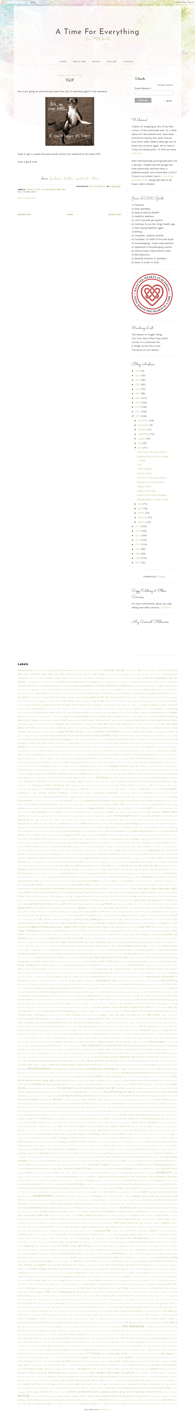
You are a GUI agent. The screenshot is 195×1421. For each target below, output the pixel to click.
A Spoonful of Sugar (132, 678)
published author (152, 1184)
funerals (103, 892)
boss (41, 747)
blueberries (93, 739)
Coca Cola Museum (118, 789)
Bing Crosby (38, 735)
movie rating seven (132, 1080)
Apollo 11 (99, 705)
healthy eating (70, 938)
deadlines (63, 823)
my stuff (154, 1092)
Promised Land (51, 1184)
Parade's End (84, 1153)
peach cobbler (77, 1157)
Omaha (72, 1141)
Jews (84, 996)
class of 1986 (147, 785)
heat (81, 938)
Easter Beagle (84, 850)
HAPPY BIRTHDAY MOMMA (152, 495)
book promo (86, 743)
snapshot (167, 1250)
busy (142, 754)
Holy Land (70, 957)
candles (65, 762)
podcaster (156, 1168)
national (125, 1099)
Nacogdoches (155, 1096)
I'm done (123, 973)
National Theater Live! (167, 1115)
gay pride (81, 896)
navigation (22, 1119)
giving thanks (25, 907)
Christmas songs (168, 781)
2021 (138, 393)
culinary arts (100, 812)
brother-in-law (97, 751)
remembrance (170, 1204)
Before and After (99, 728)
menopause (33, 1060)
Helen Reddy (100, 938)
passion (122, 1153)
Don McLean (155, 839)
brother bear (84, 751)
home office (122, 957)
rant (56, 1196)
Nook (149, 1130)
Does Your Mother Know (102, 839)
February (143, 517)
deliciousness (57, 827)
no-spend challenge (96, 1130)
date (148, 816)
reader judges (124, 1196)
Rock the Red (109, 1215)
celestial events (25, 770)
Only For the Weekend (69, 1145)
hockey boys (140, 945)
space (126, 1253)
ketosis (141, 1007)
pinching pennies (43, 1165)
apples (146, 705)
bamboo (49, 720)
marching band (91, 1045)
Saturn (53, 1230)
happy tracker (46, 931)
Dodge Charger (84, 839)
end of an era (57, 858)
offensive (114, 1138)
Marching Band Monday (134, 1045)
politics (56, 1172)
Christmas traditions (42, 785)
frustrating (68, 892)
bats (86, 724)
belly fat (78, 731)
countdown (78, 800)
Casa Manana (44, 766)
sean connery (106, 1234)
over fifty (160, 1149)
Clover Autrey (102, 789)
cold (160, 789)
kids (170, 1007)
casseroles (57, 766)
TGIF (37, 189)
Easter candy (96, 850)
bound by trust (60, 747)
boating (111, 739)
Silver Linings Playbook (101, 1246)
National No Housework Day (40, 1111)
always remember (148, 693)
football (137, 881)
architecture (38, 708)
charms (144, 770)
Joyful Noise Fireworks (146, 999)
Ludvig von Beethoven (112, 1038)
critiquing (110, 808)
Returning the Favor (59, 1211)
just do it (76, 1003)
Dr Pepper (104, 843)
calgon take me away (64, 758)
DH (106, 831)
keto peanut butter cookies (83, 1007)
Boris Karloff (32, 747)
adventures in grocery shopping (66, 685)
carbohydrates (156, 762)
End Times (71, 858)
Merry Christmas (96, 1060)
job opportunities (110, 996)
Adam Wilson (153, 682)
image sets (67, 976)
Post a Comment (27, 197)
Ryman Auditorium (129, 1223)
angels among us (83, 701)
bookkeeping (171, 743)
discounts (112, 835)
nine (141, 1126)
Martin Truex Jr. (170, 1049)
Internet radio (137, 984)
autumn (115, 712)
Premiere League (95, 1176)
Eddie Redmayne (44, 854)
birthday (97, 735)
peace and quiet (46, 1157)
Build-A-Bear (54, 754)
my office (98, 1092)
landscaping (23, 1019)
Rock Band (97, 1215)
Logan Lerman (37, 1034)
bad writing (171, 716)
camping (29, 762)
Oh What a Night (166, 1138)
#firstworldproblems (63, 670)
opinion (121, 1145)
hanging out (154, 923)
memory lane (153, 1057)
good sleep (58, 911)
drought (68, 846)
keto (52, 1007)
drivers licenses (33, 846)
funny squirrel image (134, 892)
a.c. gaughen (31, 682)
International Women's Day (108, 984)
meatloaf (41, 1057)
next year (49, 1126)
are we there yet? (53, 709)
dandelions (67, 816)
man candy (172, 1042)
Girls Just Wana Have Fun (130, 904)
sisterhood (23, 1250)
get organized (37, 900)
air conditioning (89, 689)
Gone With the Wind (138, 908)
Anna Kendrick (140, 701)
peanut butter (104, 1157)
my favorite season (165, 1088)
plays (102, 1168)
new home (80, 1122)
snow (34, 1253)
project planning (26, 1184)
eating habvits (127, 850)
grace (147, 911)
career (167, 762)
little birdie (112, 1030)
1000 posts (131, 670)
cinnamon (109, 785)
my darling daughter (135, 1088)
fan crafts (133, 865)
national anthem (160, 1099)
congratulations (75, 797)
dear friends (74, 823)
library (122, 1026)
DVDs (139, 846)
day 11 (45, 820)
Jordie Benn (118, 999)
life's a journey (33, 1030)
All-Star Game (102, 693)
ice (139, 973)
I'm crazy (114, 972)
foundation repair (155, 885)
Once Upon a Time (85, 1141)
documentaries (53, 839)
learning (55, 1022)
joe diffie (123, 996)
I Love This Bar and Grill (66, 973)
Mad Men (49, 1042)
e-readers (155, 846)
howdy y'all (165, 965)
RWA (116, 1222)
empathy (22, 858)
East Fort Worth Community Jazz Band (59, 850)
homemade (23, 961)
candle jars (55, 762)
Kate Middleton (149, 1003)
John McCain (48, 999)
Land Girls (172, 1015)
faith (72, 866)
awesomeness (158, 712)
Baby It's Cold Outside (35, 716)
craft (101, 804)
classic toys (172, 785)
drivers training (49, 846)
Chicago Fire (40, 773)
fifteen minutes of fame (29, 877)
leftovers (117, 1022)
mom (94, 1073)
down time (66, 842)
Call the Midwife (105, 758)
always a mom (131, 693)
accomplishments (77, 682)
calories (150, 758)
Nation (118, 1099)
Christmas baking (143, 778)
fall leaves (116, 866)
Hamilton (111, 923)
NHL (60, 1126)
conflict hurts (60, 797)
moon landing (73, 1076)
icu (19, 976)
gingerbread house (93, 904)
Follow (112, 62)
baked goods (24, 720)
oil (176, 1138)
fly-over (107, 881)
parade (74, 1153)
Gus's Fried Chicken (163, 919)
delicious (45, 827)
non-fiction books (137, 1130)
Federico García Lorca (51, 873)
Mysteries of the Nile (112, 1096)
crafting (107, 804)
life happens (150, 1026)
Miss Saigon (121, 1069)
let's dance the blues (54, 1026)
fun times (94, 892)
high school (55, 942)
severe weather (101, 1242)
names (165, 1096)
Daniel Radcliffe (106, 816)
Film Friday (46, 877)
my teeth (163, 1092)
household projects (76, 965)
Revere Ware (75, 1211)
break (142, 747)
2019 (138, 402)
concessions (23, 797)
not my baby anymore (76, 1134)
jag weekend (60, 992)
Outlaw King (149, 1149)
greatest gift (158, 915)
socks (79, 1253)
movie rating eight (44, 1080)
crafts (115, 804)
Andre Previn (24, 701)
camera (21, 762)
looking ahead (99, 1034)
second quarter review (44, 1238)
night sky (135, 1126)
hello (141, 938)
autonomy (95, 712)
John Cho (38, 999)
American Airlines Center (62, 697)
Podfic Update (144, 468)
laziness (146, 1018)
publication (138, 1184)
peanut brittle (90, 1157)
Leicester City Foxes (158, 1022)
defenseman (34, 827)
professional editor (145, 1180)
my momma (80, 1091)
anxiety (90, 705)
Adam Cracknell (140, 682)
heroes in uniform (26, 942)
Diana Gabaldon (116, 831)
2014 (138, 530)
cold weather (170, 788)
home (79, 957)
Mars (136, 1049)
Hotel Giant (154, 961)
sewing (113, 1242)
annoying (22, 705)
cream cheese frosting (37, 808)
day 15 (71, 820)
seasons (165, 1234)
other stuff (95, 1149)
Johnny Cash (72, 999)
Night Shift (124, 1126)
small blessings (109, 1250)
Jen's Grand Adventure (38, 995)
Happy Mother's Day (128, 927)
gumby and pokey (144, 919)
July (140, 443)
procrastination (116, 1180)
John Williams (60, 999)
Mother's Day (102, 1076)
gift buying (56, 904)
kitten (166, 1011)
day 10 (39, 820)
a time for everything (153, 678)
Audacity (31, 712)
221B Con (87, 674)
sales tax (59, 1227)
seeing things (83, 1238)
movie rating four (80, 1080)
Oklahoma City (25, 1141)
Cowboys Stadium (49, 804)
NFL (56, 1126)
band (64, 720)
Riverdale (173, 1211)
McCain (145, 1053)
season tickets (136, 1234)
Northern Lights (33, 1134)
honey (45, 961)
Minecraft (119, 1065)
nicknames (92, 1126)
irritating (26, 988)
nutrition (158, 1134)
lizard (20, 1034)
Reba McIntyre (28, 1200)
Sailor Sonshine (47, 1227)
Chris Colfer (36, 778)
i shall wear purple (99, 972)
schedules (131, 1230)
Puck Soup (88, 1188)
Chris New (47, 778)
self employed (98, 1238)
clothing (84, 789)
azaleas (173, 712)
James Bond (82, 992)
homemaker (35, 961)
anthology (49, 705)
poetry (21, 1173)
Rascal (62, 1196)
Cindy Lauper (98, 785)
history (99, 946)
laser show (67, 1019)
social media (68, 1253)
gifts (64, 904)
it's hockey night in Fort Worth (97, 988)
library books (132, 1026)
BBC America (110, 724)
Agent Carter (164, 685)
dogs (135, 838)
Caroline (33, 766)
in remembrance (43, 980)
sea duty (40, 1234)
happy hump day (110, 927)
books (21, 746)
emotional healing (169, 854)
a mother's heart (52, 678)
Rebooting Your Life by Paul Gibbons (74, 1200)
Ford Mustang (24, 885)
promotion (63, 1184)
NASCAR (34, 1099)
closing (65, 789)
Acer (103, 682)
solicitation (100, 1253)
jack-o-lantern (42, 992)
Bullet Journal (66, 754)
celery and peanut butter (165, 766)
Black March (135, 735)
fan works (172, 866)
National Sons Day (36, 1115)
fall (76, 865)
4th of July (99, 674)
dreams (166, 842)
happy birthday (39, 926)
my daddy (120, 1088)
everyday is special (140, 858)
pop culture (65, 1173)
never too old (162, 1118)
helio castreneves (115, 938)
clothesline (74, 789)
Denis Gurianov (71, 827)
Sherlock (133, 1241)
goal (69, 908)
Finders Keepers (101, 877)
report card (55, 1207)
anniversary (171, 701)
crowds (51, 812)
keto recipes (130, 1007)
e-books (147, 846)
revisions (111, 1211)
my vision (39, 1096)
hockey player (170, 950)
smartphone (141, 1250)
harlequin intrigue (132, 931)
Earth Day (36, 850)
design (146, 827)
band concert (103, 720)
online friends (25, 1145)
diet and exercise (143, 831)
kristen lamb (60, 1015)
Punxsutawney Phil (149, 1188)
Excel (166, 858)
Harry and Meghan (162, 931)
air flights (101, 689)
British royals (46, 750)
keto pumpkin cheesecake (110, 1007)
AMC (20, 697)
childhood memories (67, 773)
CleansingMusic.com (35, 789)
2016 (138, 416)
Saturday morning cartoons (36, 1231)
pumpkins (135, 1188)
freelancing (80, 888)
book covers (35, 743)
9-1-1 (135, 674)
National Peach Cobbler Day (94, 1111)
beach (39, 728)
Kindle (45, 1011)
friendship (52, 892)
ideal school (26, 976)
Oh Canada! (146, 1138)
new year (152, 1122)
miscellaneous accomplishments (68, 1069)
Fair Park (39, 866)
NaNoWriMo (23, 1099)
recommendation (115, 1200)
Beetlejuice (85, 728)
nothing (104, 1134)
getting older (127, 900)
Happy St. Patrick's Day (167, 927)
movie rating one (115, 1080)
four (166, 885)
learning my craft (68, 1022)
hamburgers (100, 923)
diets (166, 831)
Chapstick (97, 770)
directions (45, 835)
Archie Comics (24, 709)
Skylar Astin (44, 1250)
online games (39, 1145)
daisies (129, 812)
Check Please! (162, 770)
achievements (112, 682)
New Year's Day (165, 1122)
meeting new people (84, 1057)
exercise (22, 861)
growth (106, 919)
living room (157, 1030)
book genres (61, 743)
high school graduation (95, 942)
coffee (154, 789)
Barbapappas (23, 724)
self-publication (141, 1238)
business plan (95, 754)
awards (136, 712)
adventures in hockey (93, 685)
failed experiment (26, 866)
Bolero (132, 739)
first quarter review (163, 877)
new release (102, 1122)
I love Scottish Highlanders (42, 973)
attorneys (22, 712)
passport (130, 1153)
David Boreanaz (170, 816)
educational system (84, 854)
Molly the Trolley (83, 1073)
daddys (110, 812)
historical (54, 946)
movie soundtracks (168, 1080)
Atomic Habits (148, 709)
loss (143, 1034)
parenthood (96, 1153)
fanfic (82, 869)
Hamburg (89, 923)
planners (149, 1164)
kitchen (127, 1011)
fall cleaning (85, 865)
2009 (138, 553)
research (78, 1207)
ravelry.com (88, 1196)
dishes (135, 835)
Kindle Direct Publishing (61, 1011)
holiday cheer (49, 957)
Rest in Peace (144, 473)
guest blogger (116, 919)
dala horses (138, 812)
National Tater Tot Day (107, 1115)
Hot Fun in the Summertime (152, 477)
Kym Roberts (88, 1015)
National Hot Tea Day (53, 1107)
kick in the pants (160, 1007)
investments (159, 984)
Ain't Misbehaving (50, 689)
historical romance (85, 946)
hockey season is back (82, 953)
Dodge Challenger (68, 839)
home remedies (136, 957)
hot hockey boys (110, 961)
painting (44, 1153)
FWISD (159, 892)
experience (124, 862)
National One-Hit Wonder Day (66, 1111)
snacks (159, 1250)
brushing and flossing (162, 751)
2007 (138, 562)
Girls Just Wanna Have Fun (154, 904)
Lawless (113, 1019)
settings (83, 1242)
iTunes (171, 988)
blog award (46, 739)
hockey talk (131, 953)
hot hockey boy (93, 961)
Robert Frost (71, 1215)
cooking (173, 797)
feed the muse (69, 873)
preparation (111, 1176)
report (46, 1207)
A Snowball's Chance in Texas (108, 678)
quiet (93, 1192)
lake (143, 1015)
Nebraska (46, 1118)
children (83, 773)
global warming (51, 908)
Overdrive (169, 1149)
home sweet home (154, 957)
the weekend (48, 189)
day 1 (32, 820)
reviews (93, 1211)
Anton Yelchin (79, 705)
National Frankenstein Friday (137, 1103)
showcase (44, 1246)
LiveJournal (136, 1030)
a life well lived (35, 678)
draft (152, 843)
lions (61, 1030)
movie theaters (25, 1084)
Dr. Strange (143, 842)
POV (175, 1173)
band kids (129, 720)
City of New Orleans (125, 785)
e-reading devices (169, 846)
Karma (128, 1003)
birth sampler (85, 735)
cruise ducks (68, 812)
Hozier (174, 965)
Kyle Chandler (74, 1015)
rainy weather (123, 1192)
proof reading (76, 1184)
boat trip (103, 739)
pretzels (21, 1180)
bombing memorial (145, 739)
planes (133, 1165)
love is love (171, 1034)
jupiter (68, 1003)
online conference (168, 1141)
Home (63, 62)
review (85, 1211)
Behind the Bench (117, 728)
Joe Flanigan (146, 996)
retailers (25, 1211)
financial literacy (85, 877)
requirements (67, 1208)
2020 (138, 397)
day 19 (98, 820)
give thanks (172, 904)
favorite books (156, 869)
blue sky (83, 739)
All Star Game (71, 693)
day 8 (169, 820)
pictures (30, 1164)
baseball (60, 724)
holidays (61, 957)
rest (134, 1207)
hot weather (142, 961)
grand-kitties (34, 915)
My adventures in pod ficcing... (153, 499)
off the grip (104, 1138)
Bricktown (22, 751)
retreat (44, 1211)
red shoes (147, 1200)
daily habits (120, 812)
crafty (122, 804)
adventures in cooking (38, 685)
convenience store (152, 797)
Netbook (99, 1119)
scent (122, 1231)
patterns (168, 1153)
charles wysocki (127, 770)
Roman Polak (161, 1215)
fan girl (154, 865)
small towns (122, 1250)
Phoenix (150, 1161)
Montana (161, 1073)
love (148, 1034)
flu (102, 881)
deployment (137, 827)
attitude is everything (166, 708)
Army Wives (97, 709)
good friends (165, 907)
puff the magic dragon (104, 1188)
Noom (155, 1130)
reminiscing (23, 1207)
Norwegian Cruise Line (52, 1134)
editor (63, 854)
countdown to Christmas (97, 800)
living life (146, 1030)
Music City (142, 1084)
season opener (121, 1234)
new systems (125, 1122)
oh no (155, 1138)
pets (124, 1160)
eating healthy (140, 850)
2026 (138, 370)
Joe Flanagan (134, 996)
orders (166, 1145)
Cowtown (68, 804)
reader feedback (109, 1196)
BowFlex (72, 747)
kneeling (173, 1011)
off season (93, 1138)
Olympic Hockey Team (48, 1141)
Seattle (173, 1234)
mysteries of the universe (135, 1095)
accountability (93, 682)
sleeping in (62, 1250)
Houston (103, 965)
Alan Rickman (130, 689)
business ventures (112, 754)
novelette (113, 1134)
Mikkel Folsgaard (41, 1065)
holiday (38, 957)
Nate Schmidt (89, 1099)
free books (59, 888)
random (144, 1191)
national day (118, 1103)
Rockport (135, 1215)
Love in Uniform (157, 1034)
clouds (92, 789)
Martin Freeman (154, 1049)
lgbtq (90, 1026)
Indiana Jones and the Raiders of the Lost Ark (138, 980)
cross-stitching (39, 811)
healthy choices (55, 938)
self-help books (123, 1238)
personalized (34, 1161)
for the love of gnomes (152, 881)
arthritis (114, 709)
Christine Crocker (87, 778)
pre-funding (56, 1176)
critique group (79, 808)
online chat (141, 1141)
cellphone (38, 770)
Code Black (145, 789)
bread (136, 747)
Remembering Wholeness (151, 1204)
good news (46, 911)
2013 (138, 535)
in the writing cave (71, 980)
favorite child (171, 869)
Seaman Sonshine (90, 1234)
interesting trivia (88, 984)
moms (100, 1073)
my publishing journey (117, 1091)
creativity (52, 808)
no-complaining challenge (74, 1130)
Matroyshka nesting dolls (75, 1053)
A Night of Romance (70, 678)
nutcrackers (148, 1134)
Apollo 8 (108, 705)
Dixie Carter (152, 835)
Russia (70, 1223)
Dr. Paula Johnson (118, 843)
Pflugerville (140, 1161)
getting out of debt (161, 900)
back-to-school (114, 716)
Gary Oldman (50, 896)
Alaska (139, 689)
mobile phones (42, 1073)
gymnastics (36, 923)
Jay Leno (144, 992)
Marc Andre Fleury (72, 1045)
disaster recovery (89, 835)
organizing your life (40, 1149)
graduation (156, 911)
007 (100, 670)
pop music (77, 1173)
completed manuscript (131, 793)
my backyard (65, 1088)
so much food (54, 1253)
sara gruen (167, 1227)
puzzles (34, 1192)
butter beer (161, 754)
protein (97, 1184)
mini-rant (138, 1065)
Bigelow (28, 735)
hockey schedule (47, 954)
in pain (32, 980)
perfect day (127, 1157)
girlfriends (108, 903)
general (90, 896)
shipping (173, 1242)
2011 (138, 544)
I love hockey (169, 969)
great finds (147, 915)
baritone (34, 724)
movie (174, 1076)
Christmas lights (75, 781)
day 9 (174, 820)
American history (118, 697)
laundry (90, 1018)
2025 (138, 375)
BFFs (166, 731)
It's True (164, 988)
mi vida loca (112, 1060)
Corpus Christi (51, 800)
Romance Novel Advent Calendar (33, 1219)
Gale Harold (171, 892)
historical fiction (67, 946)
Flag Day (54, 881)
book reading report (103, 743)
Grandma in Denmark (85, 915)
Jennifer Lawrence (58, 996)
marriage (128, 1049)
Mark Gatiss (118, 1049)
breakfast (150, 747)
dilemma (29, 835)
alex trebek (162, 689)
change (82, 770)
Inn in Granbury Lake (34, 984)
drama (158, 842)
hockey (127, 945)
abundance (61, 682)
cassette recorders (71, 766)
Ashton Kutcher (126, 709)
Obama (74, 1138)
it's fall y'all (77, 988)
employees (31, 858)
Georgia (147, 896)
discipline (102, 835)
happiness (165, 923)
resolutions (126, 1207)
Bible (171, 731)
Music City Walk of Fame (159, 1084)
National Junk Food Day (74, 1107)
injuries (21, 984)
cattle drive (102, 766)
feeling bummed (115, 873)
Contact (128, 62)
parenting (107, 1153)
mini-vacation (150, 1064)
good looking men (32, 911)
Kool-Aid (49, 1015)
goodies (93, 911)
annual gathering (35, 705)
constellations (103, 797)
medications (51, 1057)
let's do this (71, 1026)
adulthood (165, 682)
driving (60, 846)
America (26, 697)
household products (56, 965)
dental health (85, 827)
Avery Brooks (125, 712)
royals (144, 1219)
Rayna (98, 1196)
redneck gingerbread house (78, 1203)
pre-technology (69, 1176)
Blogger (161, 576)
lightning (45, 1030)
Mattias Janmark (117, 1053)
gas (58, 896)
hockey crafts (154, 946)
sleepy (87, 1250)
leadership (172, 1019)
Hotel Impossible (168, 961)
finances (56, 877)
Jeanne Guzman (166, 992)
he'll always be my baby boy (150, 934)
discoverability (124, 835)
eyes (155, 862)
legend (125, 1022)
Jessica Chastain (74, 996)
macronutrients (37, 1042)
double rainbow (32, 843)
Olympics (63, 1141)
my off (90, 1092)
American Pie (134, 697)
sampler (101, 1227)
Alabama (118, 689)
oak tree (47, 1138)
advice (146, 686)
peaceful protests (62, 1157)
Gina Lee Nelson (75, 904)
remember (120, 1204)
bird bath (49, 735)
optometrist (131, 1145)
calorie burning (121, 758)
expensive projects (109, 862)
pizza (113, 1164)
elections (103, 854)
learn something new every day (34, 1022)
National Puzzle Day (153, 1111)
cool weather (25, 800)
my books (88, 1088)
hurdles (49, 969)
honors (59, 961)
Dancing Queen (33, 816)
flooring (87, 881)
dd (35, 823)
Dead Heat (42, 823)
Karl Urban (119, 1003)
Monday (125, 1072)
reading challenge (149, 1196)
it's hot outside (119, 988)
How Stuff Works (135, 965)
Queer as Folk (83, 1192)
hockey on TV (130, 950)
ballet (41, 720)
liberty (97, 1026)
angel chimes (68, 701)
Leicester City (141, 1022)
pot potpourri (148, 1173)
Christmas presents (127, 781)
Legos (132, 1022)
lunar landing (166, 1038)
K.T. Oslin (109, 1003)
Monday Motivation (139, 1072)
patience (138, 1153)
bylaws (170, 754)
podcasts (166, 1168)
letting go (82, 1026)
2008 (138, 557)
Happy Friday (144, 486)
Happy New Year (147, 926)
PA (176, 1149)
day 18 (91, 820)
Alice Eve (31, 693)
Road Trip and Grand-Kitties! (152, 452)
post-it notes (117, 1173)
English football (92, 858)
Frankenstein (46, 888)
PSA (130, 1184)
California (80, 758)
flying (114, 881)
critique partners (96, 808)
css (92, 812)
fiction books (171, 873)
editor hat (70, 854)
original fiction (58, 1149)
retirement (35, 1211)
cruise (58, 811)
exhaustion (79, 862)
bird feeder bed (63, 735)
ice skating (172, 972)
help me (148, 938)
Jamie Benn (106, 992)
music (132, 1084)
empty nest (44, 858)
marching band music (157, 1045)
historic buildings (26, 946)
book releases (120, 743)
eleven (123, 854)
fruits (60, 892)
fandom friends (35, 869)
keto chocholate (62, 1007)
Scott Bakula (171, 1231)
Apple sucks (136, 705)
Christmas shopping (149, 781)
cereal (47, 770)
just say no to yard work (92, 1003)
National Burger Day (42, 1103)
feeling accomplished (97, 873)
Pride (28, 1180)
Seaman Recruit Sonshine (68, 1234)
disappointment (72, 835)
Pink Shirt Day (58, 1165)
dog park (128, 839)
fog (125, 881)
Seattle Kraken (25, 1238)
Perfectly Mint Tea (142, 1157)
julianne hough (24, 1003)
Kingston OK (117, 1011)
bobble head (122, 739)
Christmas (102, 777)
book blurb (167, 739)
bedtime (70, 728)
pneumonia (138, 1168)
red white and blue (162, 1200)
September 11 (24, 1242)
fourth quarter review (28, 888)
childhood (52, 773)
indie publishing (169, 980)
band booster (88, 720)
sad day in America (152, 1223)
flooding (79, 881)
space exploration (137, 1253)
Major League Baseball (102, 1041)
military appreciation (79, 1064)
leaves (97, 1022)
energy (80, 858)
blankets (21, 739)
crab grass (93, 804)
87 (131, 674)
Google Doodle (125, 911)
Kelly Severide (42, 1007)
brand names (127, 747)
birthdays (107, 735)
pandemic (54, 1153)
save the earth (86, 1231)
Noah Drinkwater (115, 1130)
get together (62, 900)
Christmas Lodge (92, 781)
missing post (133, 1069)
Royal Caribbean (132, 1219)
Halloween (54, 923)
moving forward (58, 1084)
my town (172, 1091)
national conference (81, 1103)
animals (109, 701)
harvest (104, 934)
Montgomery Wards (32, 1076)
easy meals (108, 850)
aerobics (154, 686)
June (140, 447)
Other (95, 179)
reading (135, 1196)
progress (159, 1180)
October (142, 429)
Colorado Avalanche (58, 793)
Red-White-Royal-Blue (39, 1204)
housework (92, 965)
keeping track (29, 1007)
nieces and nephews (108, 1126)
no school (48, 1130)
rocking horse (123, 1215)
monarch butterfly (111, 1073)
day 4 (147, 820)
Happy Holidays (94, 927)
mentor (76, 1061)
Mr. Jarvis (71, 1084)
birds (75, 735)
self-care (110, 1238)
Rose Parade (99, 1219)
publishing (31, 1188)
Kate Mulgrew (163, 1003)
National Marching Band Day (149, 1107)
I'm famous (132, 973)
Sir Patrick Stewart (168, 1246)
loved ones (60, 1038)
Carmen (173, 762)
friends (27, 892)
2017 (138, 411)
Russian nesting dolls (103, 1223)
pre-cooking (44, 1176)
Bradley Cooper (84, 747)
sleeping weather (75, 1250)
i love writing (84, 973)
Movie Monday (26, 1080)
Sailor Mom (32, 1227)
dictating (129, 831)
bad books (127, 716)
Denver (127, 827)
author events (74, 712)
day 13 (58, 820)
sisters (31, 1250)
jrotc (160, 999)
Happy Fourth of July (75, 926)
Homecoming (170, 957)
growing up (96, 919)
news (175, 1122)
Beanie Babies (48, 728)
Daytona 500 (24, 823)
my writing (63, 1095)
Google (113, 911)
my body (78, 1088)
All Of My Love (57, 693)
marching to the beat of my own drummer (46, 1049)
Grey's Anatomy (25, 919)
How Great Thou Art (117, 965)
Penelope (116, 1157)
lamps (164, 1015)
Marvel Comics (24, 1053)
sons (108, 1253)
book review (135, 743)
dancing (21, 816)
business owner (81, 754)
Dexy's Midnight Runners (93, 831)
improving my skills (137, 976)
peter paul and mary (66, 1161)
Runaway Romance (57, 1223)
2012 (138, 539)
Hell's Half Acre (131, 938)
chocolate (166, 773)
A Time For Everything (97, 32)
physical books (162, 1160)
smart (131, 1250)
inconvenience (88, 980)
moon (63, 1076)
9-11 (140, 674)
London (47, 1034)
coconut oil (133, 789)
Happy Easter (56, 927)
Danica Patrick (79, 816)
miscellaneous (39, 1068)
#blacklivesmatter (26, 670)
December (144, 420)
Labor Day (114, 1015)
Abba (53, 682)
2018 (138, 406)
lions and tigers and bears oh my (79, 1030)
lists (105, 1030)
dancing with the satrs (51, 816)
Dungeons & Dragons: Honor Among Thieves (116, 846)
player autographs (66, 1168)
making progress (156, 1041)
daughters (157, 816)
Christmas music (108, 781)
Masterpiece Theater (54, 1053)
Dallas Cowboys (153, 812)
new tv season (138, 1122)
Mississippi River (147, 1069)
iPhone (168, 984)
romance (173, 1215)
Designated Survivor (159, 827)
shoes (20, 1246)
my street (145, 1092)
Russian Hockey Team (83, 1223)
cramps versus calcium (136, 804)
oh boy (136, 1138)
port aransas (88, 1173)
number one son (134, 1134)
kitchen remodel (154, 1011)
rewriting (139, 1211)
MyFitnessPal (96, 1096)
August (142, 438)
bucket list (27, 754)
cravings (151, 804)
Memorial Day (127, 1056)
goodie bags (82, 911)
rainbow (112, 1192)
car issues (109, 762)
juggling (173, 999)
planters (48, 1168)
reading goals (166, 1196)
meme (116, 1057)
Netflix (106, 1118)
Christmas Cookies (57, 781)
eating (117, 850)
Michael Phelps (127, 1061)
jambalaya (71, 992)
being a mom (132, 728)
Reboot (53, 1200)
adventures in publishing (119, 685)
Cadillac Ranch (31, 758)
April (140, 508)
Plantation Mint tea (34, 1168)
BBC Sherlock (124, 724)
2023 (138, 384)
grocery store (51, 919)
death (84, 823)
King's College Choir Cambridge (96, 1011)
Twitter (68, 179)
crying (87, 812)
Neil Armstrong (78, 1119)
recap (95, 1200)
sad (141, 1223)
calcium (50, 758)
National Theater (127, 1115)
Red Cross (137, 1200)
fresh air (127, 888)
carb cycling (133, 762)
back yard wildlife (97, 716)
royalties (151, 1219)
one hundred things (108, 1141)
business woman (131, 754)
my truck (31, 1096)
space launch (153, 1253)
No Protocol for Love (33, 1130)
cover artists (23, 804)
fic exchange (158, 873)
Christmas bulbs (159, 777)
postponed (137, 1173)
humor (34, 969)
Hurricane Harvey (62, 969)
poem (174, 1168)
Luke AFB (127, 1038)
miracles (168, 1065)
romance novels (57, 1219)
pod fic (147, 1168)
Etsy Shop (125, 858)
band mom (141, 720)
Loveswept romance (76, 1038)
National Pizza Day (115, 1111)
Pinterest (70, 1165)
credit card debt (65, 808)
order (160, 1145)
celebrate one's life (129, 766)
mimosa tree (108, 1065)
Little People (124, 1030)
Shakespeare (122, 1242)
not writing (93, 1133)
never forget (128, 1118)
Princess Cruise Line (67, 1180)
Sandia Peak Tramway (135, 1227)
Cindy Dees (85, 785)
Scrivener (22, 1234)
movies (37, 1084)
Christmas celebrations (35, 781)
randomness (42, 1195)
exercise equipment (36, 862)
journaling (129, 999)
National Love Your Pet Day (98, 1107)
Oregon (173, 1145)
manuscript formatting (47, 1045)
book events (48, 743)
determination (56, 831)
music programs (34, 1088)
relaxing (110, 1204)
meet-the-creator (66, 1057)
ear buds (22, 850)
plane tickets (123, 1165)
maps (61, 1045)
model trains (55, 1073)
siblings (52, 1246)
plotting (128, 1168)
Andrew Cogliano (39, 701)
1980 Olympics (148, 670)
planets (140, 1164)
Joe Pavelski (157, 996)
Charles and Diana (111, 770)
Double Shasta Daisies (50, 843)
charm (137, 770)
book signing (148, 743)
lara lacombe (42, 1018)
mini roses (129, 1065)
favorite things (25, 873)
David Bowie (24, 819)
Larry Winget (56, 1019)
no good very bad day (164, 1126)
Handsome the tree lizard (136, 923)
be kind (156, 724)
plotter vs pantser (114, 1168)
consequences (90, 797)
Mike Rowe (27, 1064)
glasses (35, 908)
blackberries (147, 735)
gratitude (125, 915)
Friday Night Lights (167, 888)
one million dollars (126, 1141)
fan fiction (144, 865)
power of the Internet (28, 1176)
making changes (123, 1041)
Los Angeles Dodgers (130, 1034)
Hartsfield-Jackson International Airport (82, 934)
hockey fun (55, 950)
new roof (113, 1122)
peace (35, 1157)
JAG (51, 991)
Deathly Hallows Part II (97, 823)
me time (157, 1053)
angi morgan (98, 701)
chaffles (64, 770)
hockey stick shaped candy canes (109, 954)
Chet (22, 774)
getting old (116, 900)
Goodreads (103, 911)
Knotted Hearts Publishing (31, 1015)
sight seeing (83, 1245)
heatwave (88, 938)
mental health (66, 1060)
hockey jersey (117, 950)
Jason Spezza (134, 992)
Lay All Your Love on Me (129, 1019)
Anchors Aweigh (170, 697)
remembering (132, 1204)
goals (81, 907)
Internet (125, 984)
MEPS (83, 1061)
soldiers (90, 1253)
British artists (34, 751)
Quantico (56, 1192)
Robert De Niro (56, 1215)
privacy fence (102, 1180)
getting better (104, 900)
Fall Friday (106, 865)
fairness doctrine (51, 866)
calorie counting (137, 758)
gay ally (73, 896)
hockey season (63, 953)
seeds (72, 1238)
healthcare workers (37, 938)
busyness (150, 754)
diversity (142, 835)
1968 (139, 670)
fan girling (163, 866)
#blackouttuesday (44, 670)
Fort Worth (37, 884)
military (64, 1064)
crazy (168, 804)
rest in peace (163, 1207)
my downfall (150, 1088)
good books (152, 908)
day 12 (52, 820)
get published (50, 900)
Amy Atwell (157, 697)
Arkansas (67, 709)
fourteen (173, 885)
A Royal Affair (87, 678)
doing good (144, 839)
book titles (159, 743)
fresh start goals (140, 888)
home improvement (104, 957)
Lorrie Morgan (114, 1034)
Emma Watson (153, 854)
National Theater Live (146, 1115)
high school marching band (120, 942)
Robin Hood (84, 1215)
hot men (124, 961)
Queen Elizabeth (68, 1192)
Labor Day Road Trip (130, 1015)
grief (35, 919)
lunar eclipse (153, 1038)
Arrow (107, 709)
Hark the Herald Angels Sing (100, 931)
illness (58, 976)
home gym (87, 957)
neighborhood (64, 1119)
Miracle (160, 1065)
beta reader (147, 731)
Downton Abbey (81, 842)
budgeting (38, 754)
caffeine (42, 758)
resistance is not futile (109, 1208)
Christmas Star (24, 785)
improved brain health (117, 976)
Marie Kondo (104, 1049)
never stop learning (145, 1118)
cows (61, 804)
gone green (109, 907)
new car (42, 1122)
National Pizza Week (134, 1111)
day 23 (129, 820)
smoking (151, 1250)
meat (25, 1057)
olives (35, 1141)
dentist (120, 827)
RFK (145, 1211)
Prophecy (89, 1184)
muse (117, 1084)
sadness (166, 1222)
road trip (42, 1215)
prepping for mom (126, 1176)
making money (139, 1042)
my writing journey (80, 1095)
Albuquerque (149, 689)
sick (58, 1246)
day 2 (103, 820)
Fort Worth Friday (80, 884)
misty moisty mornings (166, 1069)
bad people (138, 716)
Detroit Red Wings (72, 831)
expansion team (92, 862)
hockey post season (28, 953)
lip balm (98, 1030)
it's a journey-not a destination (56, 988)
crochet (126, 808)
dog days (119, 839)
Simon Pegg (118, 1246)
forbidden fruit (170, 881)
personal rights (158, 1157)
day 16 (78, 820)
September (144, 433)
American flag (82, 697)
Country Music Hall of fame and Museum (146, 800)
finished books (117, 877)
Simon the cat (130, 1246)
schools (161, 1231)
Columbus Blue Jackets (81, 793)
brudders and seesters (142, 751)
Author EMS (61, 712)
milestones (54, 1064)
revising (102, 1211)
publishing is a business (70, 1188)
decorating (131, 823)
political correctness (42, 1173)
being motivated (34, 731)
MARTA (142, 1049)
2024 (138, 379)
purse (171, 1188)
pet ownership (48, 1160)
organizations (24, 1149)
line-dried (54, 1030)
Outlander (138, 1149)
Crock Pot (135, 808)
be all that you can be (141, 724)
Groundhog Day (66, 919)
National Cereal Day (62, 1103)
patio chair (148, 1153)
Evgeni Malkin (156, 858)
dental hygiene (98, 827)
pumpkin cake (123, 1188)
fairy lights (64, 865)
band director (116, 720)
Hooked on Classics (72, 961)
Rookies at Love (73, 1219)
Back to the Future (55, 716)
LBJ (152, 1019)
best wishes (126, 731)
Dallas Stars (169, 811)
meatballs (32, 1057)
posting (127, 1172)
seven (91, 1242)
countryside (172, 800)
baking (35, 720)
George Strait (136, 896)
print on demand (86, 1180)
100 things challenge (114, 670)
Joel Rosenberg (25, 999)
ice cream (146, 972)
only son (85, 1145)
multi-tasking (89, 1084)
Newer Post (25, 214)
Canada (36, 762)
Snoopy (26, 1253)
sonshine (117, 1253)
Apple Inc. (126, 705)
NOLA (125, 1130)
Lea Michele (161, 1018)
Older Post (115, 214)
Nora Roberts (165, 1130)
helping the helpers (162, 938)
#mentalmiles (91, 670)
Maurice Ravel (131, 1053)
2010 (138, 549)
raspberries (71, 1196)
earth (29, 850)
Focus (120, 881)
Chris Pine (58, 777)
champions (73, 770)
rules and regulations (38, 1223)
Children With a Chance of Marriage (104, 774)
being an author (163, 728)
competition (113, 793)
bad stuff (148, 716)
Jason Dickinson (120, 992)
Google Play (138, 911)
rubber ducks (163, 1219)
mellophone (106, 1057)
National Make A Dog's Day (124, 1107)
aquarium (172, 705)
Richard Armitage (156, 1211)
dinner (37, 835)
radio (99, 1192)
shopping (28, 1245)
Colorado (42, 793)
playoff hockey (84, 1168)
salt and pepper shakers (76, 1227)
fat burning (131, 869)
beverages (158, 731)
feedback (82, 873)
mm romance (28, 1073)
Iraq (19, 988)
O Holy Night (169, 1134)
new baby (32, 1122)
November (144, 425)
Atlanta (137, 708)
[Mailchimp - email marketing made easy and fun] (168, 101)
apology (117, 705)
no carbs (148, 1126)
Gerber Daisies (158, 896)
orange (153, 1145)
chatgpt (152, 770)
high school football (72, 942)
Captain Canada (96, 762)
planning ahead (163, 1164)
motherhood (116, 1076)
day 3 (141, 820)
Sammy (92, 1227)
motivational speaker (160, 1076)
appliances (156, 705)
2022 (138, 389)
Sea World (50, 1234)
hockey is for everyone (98, 950)
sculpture (32, 1234)
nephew (90, 1118)
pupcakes (163, 1188)
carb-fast (143, 762)
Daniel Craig (92, 816)
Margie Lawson (91, 1049)
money (153, 1072)
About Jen (79, 62)
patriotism (159, 1153)
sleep (53, 1250)
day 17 (84, 820)
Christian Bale (71, 777)
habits (46, 923)
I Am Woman (139, 969)
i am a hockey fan (99, 969)
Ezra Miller (162, 862)
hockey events (169, 945)
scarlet (115, 1231)
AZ (167, 712)
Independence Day (106, 980)
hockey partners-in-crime (150, 950)
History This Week (113, 946)
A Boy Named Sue (151, 674)
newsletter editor (36, 1126)
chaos (90, 770)
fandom (22, 869)
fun (76, 892)
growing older (81, 919)
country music (118, 800)
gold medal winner (94, 908)
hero (175, 938)
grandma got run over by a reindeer (57, 915)
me (150, 1053)
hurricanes (75, 969)
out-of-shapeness (109, 1149)
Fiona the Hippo (133, 877)
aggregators (36, 689)
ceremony (55, 770)
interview (148, 984)
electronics (114, 854)
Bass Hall (70, 724)
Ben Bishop (88, 731)
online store (52, 1145)
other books (84, 1149)
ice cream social (158, 973)
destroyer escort (41, 831)
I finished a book (154, 969)
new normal (90, 1122)
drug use (91, 846)
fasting (122, 869)
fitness (43, 881)
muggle (79, 1084)
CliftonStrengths (53, 789)
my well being (51, 1096)
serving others (72, 1242)
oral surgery (143, 1145)
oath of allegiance (61, 1138)
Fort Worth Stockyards (135, 885)
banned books (155, 720)
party (115, 1153)
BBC (100, 723)
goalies (74, 908)
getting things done (40, 903)
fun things (84, 892)
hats (120, 934)
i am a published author (120, 969)
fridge (20, 892)
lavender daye (102, 1018)
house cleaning (26, 965)
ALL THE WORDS (87, 693)
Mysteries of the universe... (151, 482)
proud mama (121, 1184)
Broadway (58, 751)
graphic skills (102, 915)
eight (96, 854)
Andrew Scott (54, 701)
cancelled (45, 762)
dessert (29, 831)
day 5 (152, 820)
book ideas (74, 743)
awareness (145, 712)
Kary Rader (136, 1003)
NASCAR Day (46, 1099)
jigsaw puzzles (94, 995)
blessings (30, 739)
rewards (121, 1211)
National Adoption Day (140, 1099)
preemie (82, 1176)
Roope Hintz (87, 1219)
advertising (138, 686)
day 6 (158, 820)
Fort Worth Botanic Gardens (57, 885)
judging (166, 999)
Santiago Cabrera (153, 1227)
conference (47, 797)
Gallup (21, 896)
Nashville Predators (72, 1099)
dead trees (52, 823)
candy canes (82, 762)
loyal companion (93, 1038)
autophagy (105, 712)
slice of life (96, 1250)
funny (121, 892)
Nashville (57, 1099)
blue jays (75, 739)
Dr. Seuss (132, 842)
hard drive (71, 931)
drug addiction (79, 846)
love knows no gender (28, 1038)
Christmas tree (61, 785)
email (144, 854)
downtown (94, 843)
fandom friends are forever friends (61, 869)
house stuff (40, 965)
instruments (74, 984)
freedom (70, 888)
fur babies (151, 892)
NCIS (39, 1119)
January (142, 521)
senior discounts (158, 1238)
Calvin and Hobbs (162, 758)
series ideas (58, 1242)
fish (32, 881)
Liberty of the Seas (109, 1026)
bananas (57, 720)
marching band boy (111, 1045)
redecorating (56, 1203)
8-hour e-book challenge (117, 674)
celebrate (113, 766)
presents (162, 1176)
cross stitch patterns (162, 808)
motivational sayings (140, 1076)
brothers (109, 750)
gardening (38, 896)
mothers (127, 1076)
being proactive (50, 731)
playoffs (96, 1168)
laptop (32, 1018)
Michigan (138, 1061)
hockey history (68, 950)
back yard (83, 716)
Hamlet (120, 923)
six (37, 1250)
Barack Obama (170, 720)
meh (97, 1057)
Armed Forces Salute (81, 709)
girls (116, 904)
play (54, 1168)
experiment (135, 862)
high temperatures (144, 942)
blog (38, 739)
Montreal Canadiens (51, 1076)
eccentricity (30, 854)
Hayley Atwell (128, 934)
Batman (79, 724)
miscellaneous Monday (100, 1068)
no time (57, 1130)
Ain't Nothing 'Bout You (70, 689)
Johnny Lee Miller (87, 999)
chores (26, 777)
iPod (175, 984)
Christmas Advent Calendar (122, 778)
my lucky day (67, 1092)
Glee (41, 907)
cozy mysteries (81, 804)
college (33, 793)
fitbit (36, 881)
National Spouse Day (55, 1115)
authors (86, 712)
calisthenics (91, 758)
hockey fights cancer (40, 950)
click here (137, 153)
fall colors (96, 866)
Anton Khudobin (63, 705)
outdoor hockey (125, 1149)
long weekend (75, 1034)
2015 (138, 526)
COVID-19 (34, 804)
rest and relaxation (146, 1207)
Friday (30, 189)
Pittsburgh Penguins (99, 1164)
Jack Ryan (29, 992)
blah (156, 735)
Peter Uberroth (83, 1161)
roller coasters (147, 1215)
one (97, 1141)
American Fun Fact (99, 697)
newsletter (22, 1126)
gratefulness (114, 915)
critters (118, 808)
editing (55, 854)
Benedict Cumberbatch (107, 731)
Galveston (29, 896)
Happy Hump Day (146, 490)
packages (22, 1153)
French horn (102, 888)
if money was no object (44, 976)
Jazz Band (153, 992)
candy (72, 762)
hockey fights (24, 950)
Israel (37, 988)
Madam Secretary (64, 1041)
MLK (19, 1073)
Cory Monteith (65, 800)
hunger (42, 969)
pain (37, 1153)
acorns (122, 682)
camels (174, 758)
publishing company (47, 1188)
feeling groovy (130, 873)
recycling (127, 1200)
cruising (79, 812)
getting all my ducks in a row (83, 900)
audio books (41, 712)
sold (84, 1253)
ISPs (32, 988)
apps (164, 705)
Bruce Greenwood (122, 751)
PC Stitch (28, 1157)
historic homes (42, 946)
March (141, 512)
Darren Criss (139, 816)
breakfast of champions (166, 747)
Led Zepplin (106, 1022)
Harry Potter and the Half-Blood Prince (44, 934)
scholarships (142, 1231)
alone (121, 693)
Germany (169, 896)
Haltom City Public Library (72, 923)
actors (129, 682)
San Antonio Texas (114, 1227)
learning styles (85, 1022)
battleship (93, 724)
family (125, 865)
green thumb (170, 915)
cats (94, 766)
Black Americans (121, 735)
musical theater (49, 1088)
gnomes (62, 908)
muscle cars (108, 1084)
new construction (55, 1122)
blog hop (57, 739)
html (20, 969)
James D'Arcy (95, 992)
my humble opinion (52, 1092)
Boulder (48, 747)
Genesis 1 (124, 896)
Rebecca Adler (42, 1200)
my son (136, 1092)
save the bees (71, 1231)
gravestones (136, 915)
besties (136, 731)
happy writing (59, 930)
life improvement (165, 1026)
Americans (146, 697)
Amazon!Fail (171, 693)
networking (116, 1119)
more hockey (87, 1076)
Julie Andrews (38, 1003)
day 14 (65, 820)
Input (47, 984)
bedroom (60, 728)
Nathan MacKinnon (105, 1099)
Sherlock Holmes (147, 1242)
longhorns (87, 1034)
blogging (66, 739)
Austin (52, 712)
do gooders (164, 835)
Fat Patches (143, 869)
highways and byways (163, 942)
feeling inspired (145, 873)
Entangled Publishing (109, 858)
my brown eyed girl (104, 1088)
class (138, 785)
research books (91, 1208)
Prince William (51, 1180)
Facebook (55, 179)
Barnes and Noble (47, 724)
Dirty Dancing (57, 835)
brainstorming (113, 747)
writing (61, 189)
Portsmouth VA (102, 1172)
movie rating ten (151, 1080)
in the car (56, 980)
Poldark (28, 1172)
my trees (22, 1095)
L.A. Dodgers (101, 1015)
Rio (166, 1211)
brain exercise (99, 747)
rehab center (100, 1204)
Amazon (162, 693)
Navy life (32, 1118)
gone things (122, 907)
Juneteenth (59, 1003)
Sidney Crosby (68, 1245)
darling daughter (123, 815)
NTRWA (122, 1134)
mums (99, 1084)
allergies (113, 693)
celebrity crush (146, 766)
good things (70, 911)
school (152, 1230)
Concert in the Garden (166, 793)
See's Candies (62, 1238)
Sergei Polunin (38, 1242)
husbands (85, 969)
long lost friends (59, 1034)
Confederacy (35, 797)
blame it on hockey (168, 735)
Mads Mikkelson (81, 1042)
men (24, 1060)
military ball (95, 1064)
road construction (27, 1215)
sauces (61, 1231)
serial (48, 1242)
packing (31, 1153)
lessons (39, 1026)
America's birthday (40, 697)
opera (114, 1145)
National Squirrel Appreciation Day (81, 1115)
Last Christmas (79, 1019)
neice (54, 1119)
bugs (45, 754)
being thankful (65, 731)
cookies (165, 797)
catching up (86, 766)
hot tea (132, 961)
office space (126, 1138)
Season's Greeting (152, 1234)
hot (83, 961)
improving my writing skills (160, 976)
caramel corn (121, 762)
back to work (70, 716)
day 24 (136, 820)
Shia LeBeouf (163, 1242)
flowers (96, 880)
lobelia (27, 1034)
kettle (149, 1007)
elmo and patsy (134, 854)
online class (152, 1141)
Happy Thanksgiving (28, 930)
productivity (130, 1180)
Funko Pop (113, 892)
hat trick (113, 934)
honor (52, 961)
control (139, 797)
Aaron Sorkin (44, 682)
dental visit (110, 827)
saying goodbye (102, 1230)
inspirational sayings (59, 984)
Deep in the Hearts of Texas (151, 823)
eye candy (147, 862)
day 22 (123, 820)
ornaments (71, 1149)
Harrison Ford (147, 931)
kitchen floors (139, 1011)
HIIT (175, 942)
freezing (91, 888)
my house (37, 1092)
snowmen (41, 1253)
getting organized (142, 900)
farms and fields (110, 869)
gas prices (64, 896)
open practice (96, 1145)
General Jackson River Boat (107, 896)
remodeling (36, 1207)
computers (148, 793)
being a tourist (147, 728)
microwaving (164, 1061)
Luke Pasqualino (139, 1038)
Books (96, 62)
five (48, 881)
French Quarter (115, 888)
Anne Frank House (156, 701)
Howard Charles (152, 965)
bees (77, 728)
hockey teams (144, 954)
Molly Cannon (68, 1073)
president (172, 1176)
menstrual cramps (49, 1060)
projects (38, 1184)
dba (32, 823)
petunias (131, 1161)
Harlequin (118, 930)
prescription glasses (146, 1176)
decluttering (119, 823)
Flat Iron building (66, 881)
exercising (67, 862)
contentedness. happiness (123, 797)
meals (164, 1053)
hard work (82, 930)
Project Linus (171, 1180)
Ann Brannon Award (122, 701)
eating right (154, 850)
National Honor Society (32, 1107)
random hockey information (163, 1192)
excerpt (173, 858)
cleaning (21, 789)
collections (23, 793)
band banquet (74, 720)
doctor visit (39, 839)
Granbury (167, 911)
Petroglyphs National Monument (106, 1161)
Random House (25, 1196)
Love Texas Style (46, 1038)
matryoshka (92, 1053)
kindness (78, 1011)
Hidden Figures (42, 942)
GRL (41, 919)
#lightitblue (79, 670)
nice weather (80, 1126)
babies (21, 716)
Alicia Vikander (43, 693)
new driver (69, 1122)
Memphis (164, 1057)
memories (141, 1057)
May (140, 503)
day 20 (110, 820)
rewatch (130, 1211)
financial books (69, 877)
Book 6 (157, 739)
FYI (164, 892)
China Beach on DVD (132, 773)
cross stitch (146, 808)
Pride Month (38, 1180)
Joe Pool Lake (170, 995)
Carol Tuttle (23, 766)
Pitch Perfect (81, 1165)
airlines (110, 689)
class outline (160, 785)
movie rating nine (97, 1080)
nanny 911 (172, 1096)
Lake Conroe (153, 1014)
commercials (99, 793)
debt (111, 823)
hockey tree (156, 954)
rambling (135, 1192)
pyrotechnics (45, 1192)
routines (119, 1219)
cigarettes (74, 785)
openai (107, 1145)
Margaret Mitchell (75, 1049)
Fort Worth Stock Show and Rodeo (107, 885)
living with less (170, 1030)
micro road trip (150, 1060)
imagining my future (82, 976)
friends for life (39, 892)
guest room (129, 919)
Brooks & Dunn (71, 751)
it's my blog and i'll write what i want (143, 988)
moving (46, 1084)
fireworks (147, 876)
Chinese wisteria (152, 773)
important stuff (99, 976)
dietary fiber (158, 831)
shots (36, 1246)
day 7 (163, 820)
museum (125, 1084)
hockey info (81, 950)
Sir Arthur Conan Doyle (149, 1246)
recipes (102, 1200)
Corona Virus (38, 800)
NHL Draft (68, 1126)
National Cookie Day (101, 1103)
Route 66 (110, 1219)
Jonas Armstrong (104, 999)
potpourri (164, 1172)
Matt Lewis (104, 1053)
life (140, 1026)
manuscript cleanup (27, 1045)
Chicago (29, 773)
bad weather (159, 716)
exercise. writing (54, 862)
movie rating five (63, 1080)
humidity (27, 969)
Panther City (65, 1153)
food (130, 880)
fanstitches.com (93, 869)
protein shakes (108, 1184)
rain (105, 1191)
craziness (160, 804)
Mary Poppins (38, 1053)
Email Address (143, 88)
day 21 (116, 820)
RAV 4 (79, 1196)
